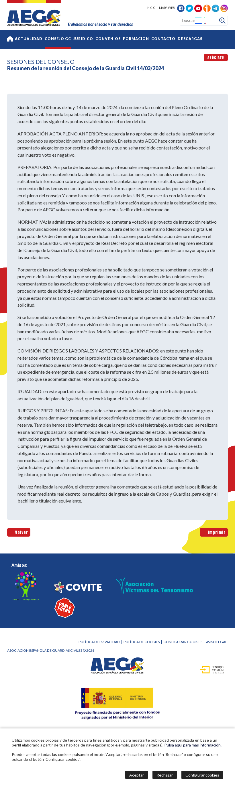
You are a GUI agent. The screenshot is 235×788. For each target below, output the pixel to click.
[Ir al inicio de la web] (34, 24)
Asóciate (215, 57)
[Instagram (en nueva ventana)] (224, 7)
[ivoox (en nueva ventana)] (207, 7)
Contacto (163, 39)
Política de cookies (142, 642)
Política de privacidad (99, 642)
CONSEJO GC (58, 39)
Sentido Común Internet (209, 669)
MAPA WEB (167, 7)
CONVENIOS (108, 39)
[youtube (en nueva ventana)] (198, 8)
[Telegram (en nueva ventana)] (215, 7)
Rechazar (164, 775)
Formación (136, 39)
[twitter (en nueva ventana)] (189, 7)
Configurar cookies (182, 642)
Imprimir (215, 532)
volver (20, 532)
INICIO (150, 7)
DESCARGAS (190, 39)
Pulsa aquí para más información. (193, 744)
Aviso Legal (216, 642)
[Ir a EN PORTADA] (10, 39)
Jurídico (83, 39)
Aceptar (136, 775)
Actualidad (28, 39)
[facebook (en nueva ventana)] (181, 7)
